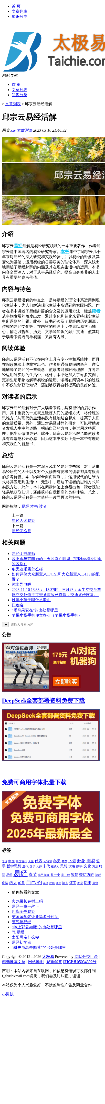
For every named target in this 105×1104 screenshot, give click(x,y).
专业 (4, 861)
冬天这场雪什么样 (27, 569)
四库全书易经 (23, 911)
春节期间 (44, 875)
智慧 (74, 875)
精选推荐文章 (13, 962)
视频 (52, 883)
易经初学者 (21, 942)
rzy (13, 130)
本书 (65, 251)
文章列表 (19, 11)
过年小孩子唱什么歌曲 (31, 600)
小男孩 (8, 994)
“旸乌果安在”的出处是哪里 (35, 610)
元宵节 (47, 861)
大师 (39, 866)
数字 (79, 866)
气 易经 (18, 932)
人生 (31, 861)
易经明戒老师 (23, 554)
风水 (95, 883)
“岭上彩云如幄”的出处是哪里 (37, 927)
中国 (11, 861)
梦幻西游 (86, 875)
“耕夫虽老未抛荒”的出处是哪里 (39, 947)
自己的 (34, 882)
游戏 (98, 875)
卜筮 (72, 861)
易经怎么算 (21, 531)
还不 (72, 883)
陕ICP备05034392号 (79, 962)
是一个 (55, 875)
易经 (18, 245)
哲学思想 (14, 866)
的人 (13, 882)
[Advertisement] (52, 1049)
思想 (63, 866)
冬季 (64, 861)
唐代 (25, 866)
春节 (33, 874)
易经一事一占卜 (25, 906)
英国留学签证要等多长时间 (35, 917)
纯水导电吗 (21, 584)
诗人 (65, 883)
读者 (96, 311)
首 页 (16, 6)
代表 (38, 861)
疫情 (5, 883)
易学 (9, 875)
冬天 (57, 861)
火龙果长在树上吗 (27, 901)
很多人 (55, 866)
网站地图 (36, 962)
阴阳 (87, 883)
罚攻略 (17, 605)
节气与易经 (21, 922)
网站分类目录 (86, 956)
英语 (45, 883)
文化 (87, 866)
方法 (95, 866)
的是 (21, 883)
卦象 (81, 860)
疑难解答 (54, 962)
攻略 (71, 866)
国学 (32, 866)
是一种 (65, 875)
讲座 (58, 883)
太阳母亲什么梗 (25, 937)
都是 (80, 883)
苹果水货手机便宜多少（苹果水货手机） (47, 615)
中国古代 (21, 861)
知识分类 (19, 16)
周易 (90, 860)
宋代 (46, 866)
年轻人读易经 (23, 520)
